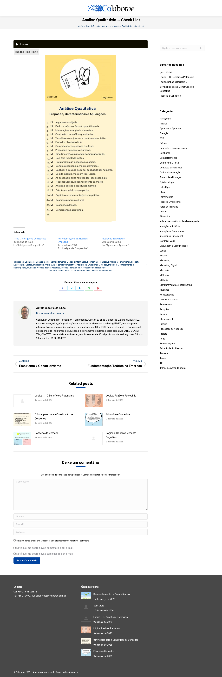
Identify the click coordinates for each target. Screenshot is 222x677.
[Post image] (22, 400)
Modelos (112, 265)
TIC (161, 363)
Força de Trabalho (169, 206)
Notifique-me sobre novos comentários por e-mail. (45, 547)
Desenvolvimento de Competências (111, 594)
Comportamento (58, 262)
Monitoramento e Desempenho (176, 285)
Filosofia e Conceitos (118, 414)
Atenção (164, 133)
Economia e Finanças (97, 262)
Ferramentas (124, 262)
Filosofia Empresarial (170, 202)
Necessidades (44, 267)
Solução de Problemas (171, 348)
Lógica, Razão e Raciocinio (121, 395)
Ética (162, 192)
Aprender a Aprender (171, 128)
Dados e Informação (76, 262)
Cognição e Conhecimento (37, 262)
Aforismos (165, 118)
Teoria (163, 358)
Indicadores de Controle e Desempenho (180, 221)
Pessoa (64, 267)
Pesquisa (56, 267)
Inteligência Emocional (87, 265)
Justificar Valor (167, 241)
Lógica (163, 250)
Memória (164, 270)
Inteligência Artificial (42, 265)
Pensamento (166, 304)
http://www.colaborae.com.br (50, 313)
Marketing (165, 260)
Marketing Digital (168, 265)
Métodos (103, 265)
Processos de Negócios (94, 267)
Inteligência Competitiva (64, 265)
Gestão (29, 265)
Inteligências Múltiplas (113, 238)
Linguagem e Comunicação (174, 246)
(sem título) (166, 72)
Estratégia (113, 262)
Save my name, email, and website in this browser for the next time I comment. (52, 541)
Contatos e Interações (171, 167)
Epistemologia (167, 182)
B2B (162, 138)
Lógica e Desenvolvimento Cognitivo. (121, 435)
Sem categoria (167, 343)
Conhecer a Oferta (169, 162)
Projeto (163, 333)
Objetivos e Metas (169, 299)
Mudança (31, 267)
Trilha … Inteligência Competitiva (29, 238)
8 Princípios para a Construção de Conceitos (54, 416)
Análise (163, 123)
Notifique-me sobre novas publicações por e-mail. (44, 553)
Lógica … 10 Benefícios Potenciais (54, 395)
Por (59, 270)
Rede (162, 338)
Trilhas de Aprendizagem (173, 368)
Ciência (163, 143)
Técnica (164, 353)
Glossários (165, 216)
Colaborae (165, 153)
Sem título (98, 605)
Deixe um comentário (102, 270)
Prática (163, 324)
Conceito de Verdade (47, 433)
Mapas (163, 255)
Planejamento (75, 267)
